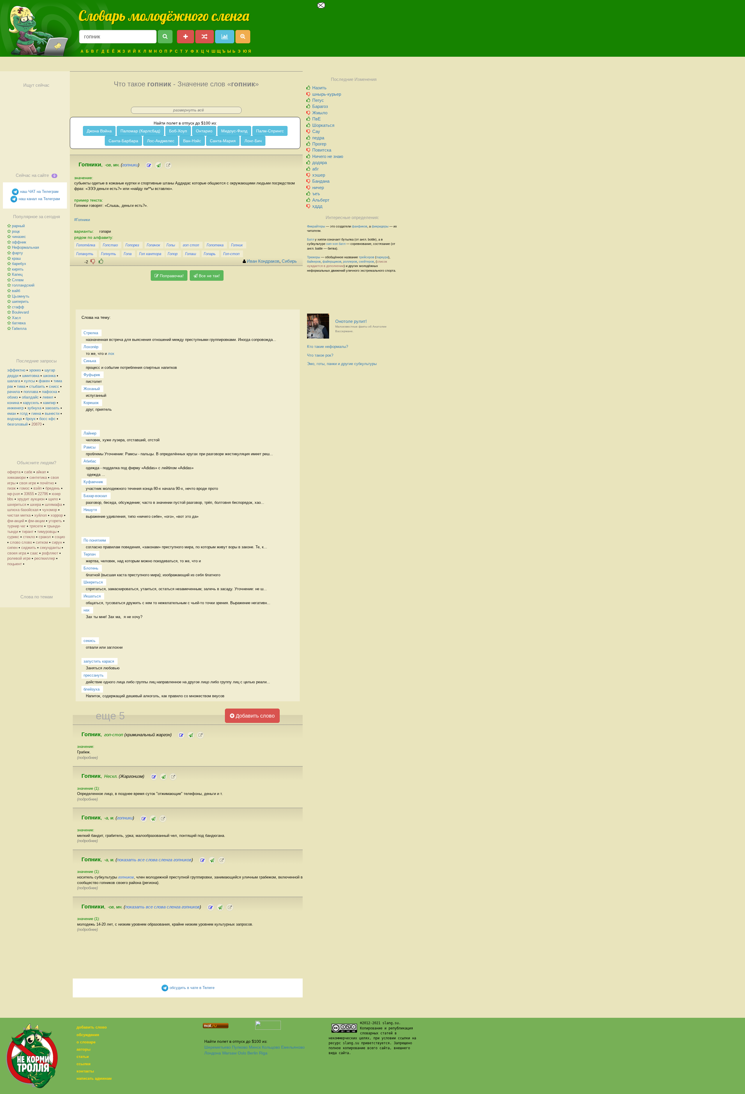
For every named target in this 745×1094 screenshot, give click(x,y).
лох (111, 353)
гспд (24, 413)
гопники (130, 165)
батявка (19, 323)
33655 (29, 494)
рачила (13, 391)
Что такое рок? (320, 355)
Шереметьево (217, 1047)
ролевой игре (19, 558)
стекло (29, 537)
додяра (319, 162)
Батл (310, 239)
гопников (126, 877)
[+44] (100, 261)
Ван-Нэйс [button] (192, 140)
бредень (52, 488)
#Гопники (82, 220)
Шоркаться (323, 125)
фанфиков (359, 226)
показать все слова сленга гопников (154, 860)
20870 (36, 424)
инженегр (15, 408)
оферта (13, 472)
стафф (18, 307)
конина (13, 403)
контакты (85, 1071)
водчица (14, 419)
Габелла (19, 328)
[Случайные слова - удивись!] (204, 36)
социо (60, 537)
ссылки (84, 1064)
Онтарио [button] (204, 131)
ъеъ (316, 193)
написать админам (94, 1078)
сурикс (13, 537)
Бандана (320, 181)
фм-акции (36, 521)
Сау (316, 131)
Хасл (16, 318)
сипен (12, 547)
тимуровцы (46, 531)
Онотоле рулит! (360, 326)
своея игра (16, 553)
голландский (23, 285)
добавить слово (92, 1027)
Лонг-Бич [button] (253, 140)
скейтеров (366, 261)
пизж (11, 488)
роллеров (350, 261)
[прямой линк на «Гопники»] (168, 165)
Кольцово (271, 1047)
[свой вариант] (158, 165)
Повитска (321, 149)
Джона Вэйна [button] (99, 131)
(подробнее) (87, 757)
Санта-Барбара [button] (123, 140)
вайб (16, 291)
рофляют (50, 553)
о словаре (86, 1042)
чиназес (19, 236)
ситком (42, 542)
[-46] (92, 261)
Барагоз (320, 106)
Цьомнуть (20, 296)
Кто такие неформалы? (327, 346)
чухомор (49, 510)
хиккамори (16, 477)
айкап (41, 472)
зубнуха (34, 408)
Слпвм (18, 280)
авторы (84, 1049)
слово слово (21, 542)
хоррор (57, 515)
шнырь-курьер (326, 94)
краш (16, 258)
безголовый (17, 424)
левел (47, 397)
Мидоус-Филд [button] (234, 131)
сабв (28, 472)
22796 (43, 494)
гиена (36, 413)
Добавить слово (254, 716)
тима (21, 386)
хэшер (318, 174)
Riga (263, 1053)
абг (315, 168)
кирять (18, 269)
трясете (36, 526)
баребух (19, 264)
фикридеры (380, 226)
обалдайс (30, 397)
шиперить (20, 301)
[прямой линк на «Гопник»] (200, 735)
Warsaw (229, 1053)
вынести (52, 413)
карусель (31, 403)
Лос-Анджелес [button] (160, 140)
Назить (319, 87)
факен (44, 381)
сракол (45, 537)
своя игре (27, 483)
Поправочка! (171, 275)
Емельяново (293, 1047)
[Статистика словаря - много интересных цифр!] (224, 36)
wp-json (13, 494)
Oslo (242, 1053)
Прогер (319, 143)
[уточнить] (148, 165)
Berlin (252, 1053)
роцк (16, 231)
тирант (27, 531)
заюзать (52, 408)
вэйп (37, 488)
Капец (17, 274)
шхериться (16, 504)
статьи (83, 1056)
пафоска (49, 391)
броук (31, 419)
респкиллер (44, 558)
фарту (17, 253)
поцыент (14, 564)
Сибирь (289, 261)
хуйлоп (40, 515)
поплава (31, 391)
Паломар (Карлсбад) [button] (140, 131)
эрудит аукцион (31, 499)
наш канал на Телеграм (38, 199)
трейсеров (366, 257)
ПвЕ (316, 118)
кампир (49, 403)
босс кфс (47, 419)
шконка (49, 375)
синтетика (38, 477)
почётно (47, 483)
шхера (35, 504)
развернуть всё (188, 110)
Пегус (318, 100)
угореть (55, 521)
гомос (24, 488)
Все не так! (209, 275)
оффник (19, 242)
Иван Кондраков (263, 261)
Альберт (320, 200)
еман (11, 413)
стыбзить (37, 386)
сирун (57, 542)
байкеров (314, 261)
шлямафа (53, 504)
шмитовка (30, 375)
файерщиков (331, 261)
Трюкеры (313, 257)
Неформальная (25, 247)
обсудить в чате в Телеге (191, 988)
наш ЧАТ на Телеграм (38, 191)
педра (318, 137)
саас (34, 553)
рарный (18, 226)
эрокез (35, 370)
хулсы (29, 381)
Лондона (212, 1053)
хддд (317, 206)
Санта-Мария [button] (223, 140)
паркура (382, 257)
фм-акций (15, 521)
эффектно (16, 370)
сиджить (28, 547)
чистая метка (19, 515)
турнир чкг (16, 526)
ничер (318, 187)
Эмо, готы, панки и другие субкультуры (342, 364)
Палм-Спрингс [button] (270, 131)
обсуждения (88, 1035)
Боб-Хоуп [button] (178, 131)
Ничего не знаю (327, 156)
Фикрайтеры (316, 226)
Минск (255, 1047)
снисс (54, 386)
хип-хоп (332, 244)
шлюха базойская (22, 510)
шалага (13, 381)
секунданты (50, 547)
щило (53, 499)
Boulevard (20, 312)
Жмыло (319, 112)
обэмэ (12, 397)
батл (342, 244)
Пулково (240, 1047)
